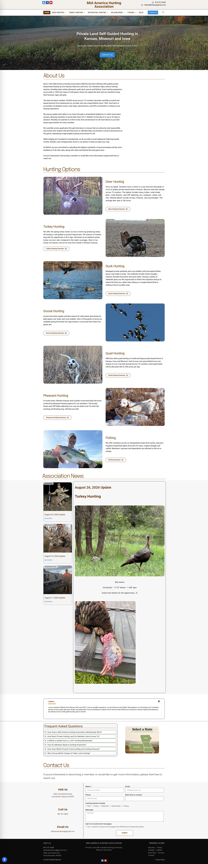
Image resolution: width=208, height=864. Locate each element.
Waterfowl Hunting (97, 12)
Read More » (49, 518)
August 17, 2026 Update (55, 598)
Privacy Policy (160, 860)
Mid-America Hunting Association (104, 5)
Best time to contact (133, 795)
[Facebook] (102, 860)
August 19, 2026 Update (55, 556)
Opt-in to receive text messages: (98, 824)
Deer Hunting (58, 12)
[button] (46, 709)
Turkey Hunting (76, 12)
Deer (89, 806)
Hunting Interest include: (95, 803)
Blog (141, 12)
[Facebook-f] (47, 2)
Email (127, 786)
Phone (88, 795)
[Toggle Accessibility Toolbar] (4, 859)
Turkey (96, 806)
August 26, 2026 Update (93, 487)
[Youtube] (50, 2)
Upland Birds (117, 12)
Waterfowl (105, 806)
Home (46, 12)
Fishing (131, 12)
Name (88, 786)
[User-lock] (43, 2)
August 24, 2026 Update (55, 514)
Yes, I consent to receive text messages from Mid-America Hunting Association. (115, 827)
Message (89, 810)
